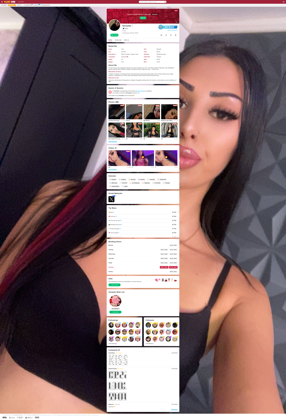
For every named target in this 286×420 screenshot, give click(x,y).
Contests (35, 5)
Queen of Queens (140, 91)
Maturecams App (46, 5)
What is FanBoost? (173, 30)
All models (4, 5)
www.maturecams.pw (18, 414)
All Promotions (28, 5)
